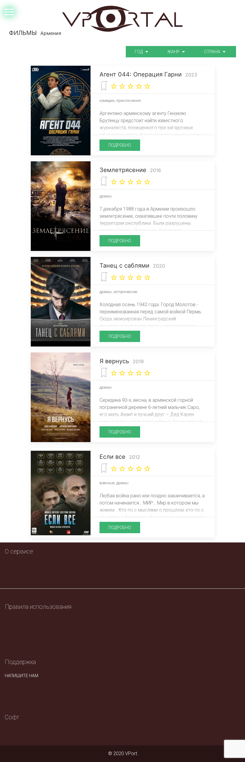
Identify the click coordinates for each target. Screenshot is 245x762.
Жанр (173, 51)
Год (139, 51)
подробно (119, 145)
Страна (212, 51)
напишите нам (21, 675)
